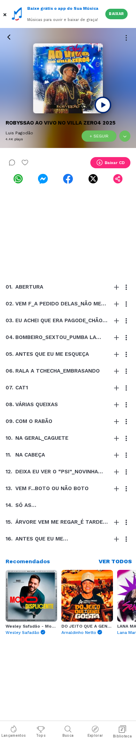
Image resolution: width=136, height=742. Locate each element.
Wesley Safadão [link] (22, 632)
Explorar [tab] (95, 735)
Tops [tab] (41, 735)
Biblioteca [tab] (122, 736)
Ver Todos (115, 561)
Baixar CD (115, 162)
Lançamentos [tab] (13, 735)
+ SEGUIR (99, 136)
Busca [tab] (68, 735)
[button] (5, 14)
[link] (18, 179)
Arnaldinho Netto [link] (78, 632)
